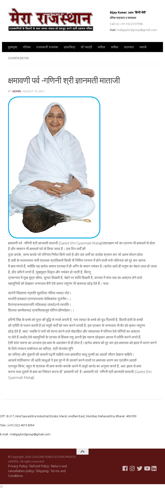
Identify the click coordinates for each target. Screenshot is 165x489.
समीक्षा (114, 47)
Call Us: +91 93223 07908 (126, 24)
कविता (101, 47)
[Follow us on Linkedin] (154, 468)
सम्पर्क (143, 47)
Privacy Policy (17, 466)
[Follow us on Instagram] (132, 468)
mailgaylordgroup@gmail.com (137, 30)
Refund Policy (39, 466)
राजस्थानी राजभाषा (47, 47)
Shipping (42, 471)
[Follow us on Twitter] (139, 468)
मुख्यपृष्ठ (12, 47)
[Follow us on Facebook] (125, 468)
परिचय (27, 47)
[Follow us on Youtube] (147, 468)
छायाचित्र (69, 47)
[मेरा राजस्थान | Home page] (50, 19)
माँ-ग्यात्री (86, 47)
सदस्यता (129, 47)
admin (16, 91)
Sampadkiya (18, 58)
